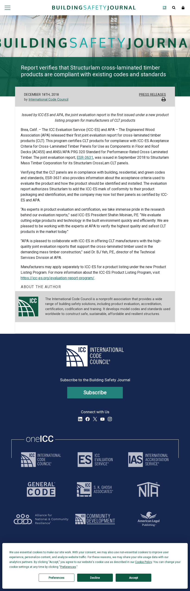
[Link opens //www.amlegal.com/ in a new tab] (148, 519)
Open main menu (7, 7)
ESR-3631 (85, 157)
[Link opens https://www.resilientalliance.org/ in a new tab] (41, 519)
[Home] (94, 7)
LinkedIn (80, 419)
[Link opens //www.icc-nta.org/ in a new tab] (148, 489)
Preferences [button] (68, 567)
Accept (133, 577)
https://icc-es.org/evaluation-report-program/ (57, 278)
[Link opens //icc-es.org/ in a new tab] (95, 459)
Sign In (183, 7)
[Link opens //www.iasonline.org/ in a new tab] (148, 459)
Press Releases (152, 95)
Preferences (56, 577)
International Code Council (48, 100)
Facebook (87, 419)
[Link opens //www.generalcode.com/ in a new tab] (41, 489)
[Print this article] (164, 100)
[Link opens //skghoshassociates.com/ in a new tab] (95, 489)
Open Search (173, 7)
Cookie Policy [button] (143, 562)
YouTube (102, 419)
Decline (95, 577)
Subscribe (95, 392)
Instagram (110, 419)
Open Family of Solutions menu (164, 7)
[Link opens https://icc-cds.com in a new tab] (95, 519)
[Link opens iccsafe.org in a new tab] (41, 459)
